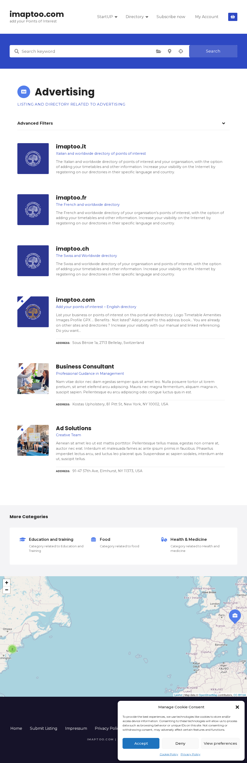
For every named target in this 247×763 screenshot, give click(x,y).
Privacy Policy (190, 754)
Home (16, 728)
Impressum (76, 728)
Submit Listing (43, 728)
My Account (207, 16)
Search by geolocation (180, 51)
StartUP (105, 16)
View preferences (220, 743)
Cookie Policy (169, 754)
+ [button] (6, 583)
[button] (237, 707)
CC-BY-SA (239, 695)
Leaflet (178, 695)
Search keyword (16, 51)
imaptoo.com (37, 14)
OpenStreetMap (208, 695)
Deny (180, 743)
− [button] (6, 590)
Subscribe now (171, 16)
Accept (141, 743)
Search (213, 51)
